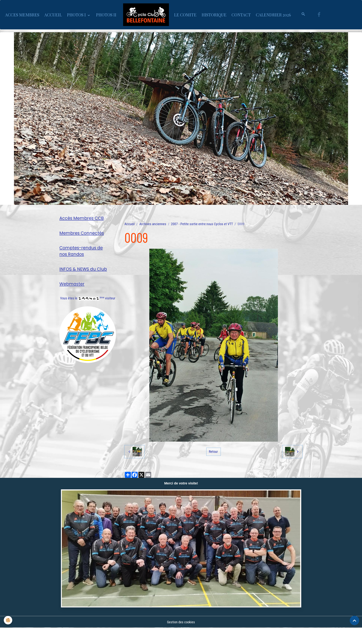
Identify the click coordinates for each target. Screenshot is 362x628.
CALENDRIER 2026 (273, 14)
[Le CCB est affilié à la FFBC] (87, 334)
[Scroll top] (354, 620)
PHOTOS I (77, 14)
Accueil (129, 224)
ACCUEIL (53, 14)
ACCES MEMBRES (22, 14)
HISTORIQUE (214, 14)
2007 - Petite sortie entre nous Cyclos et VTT (202, 224)
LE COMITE (185, 14)
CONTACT (241, 14)
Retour (213, 452)
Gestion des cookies (181, 622)
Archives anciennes (152, 224)
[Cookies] (8, 620)
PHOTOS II (106, 14)
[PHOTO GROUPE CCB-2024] (181, 548)
